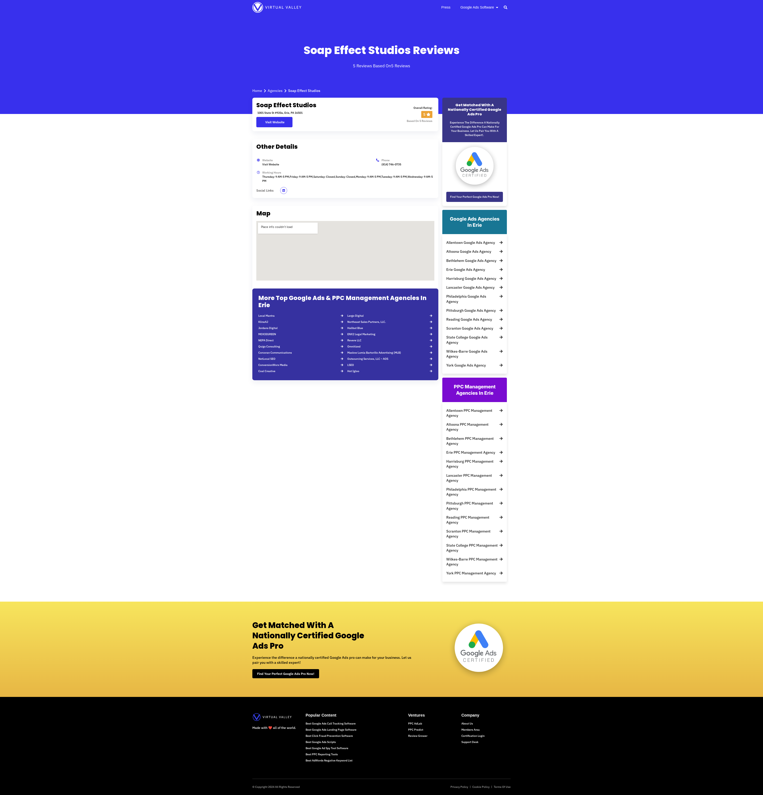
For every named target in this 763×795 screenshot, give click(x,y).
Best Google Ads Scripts (321, 742)
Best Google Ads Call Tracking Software (331, 723)
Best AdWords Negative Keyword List (329, 760)
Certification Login (473, 736)
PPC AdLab (415, 723)
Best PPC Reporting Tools (322, 754)
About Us (467, 723)
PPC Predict (415, 729)
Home (257, 90)
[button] (505, 7)
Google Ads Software (477, 7)
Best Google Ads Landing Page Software (331, 729)
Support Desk (469, 742)
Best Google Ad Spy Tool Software (327, 748)
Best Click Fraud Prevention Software (329, 736)
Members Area (470, 729)
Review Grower (417, 736)
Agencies (275, 90)
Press (445, 7)
